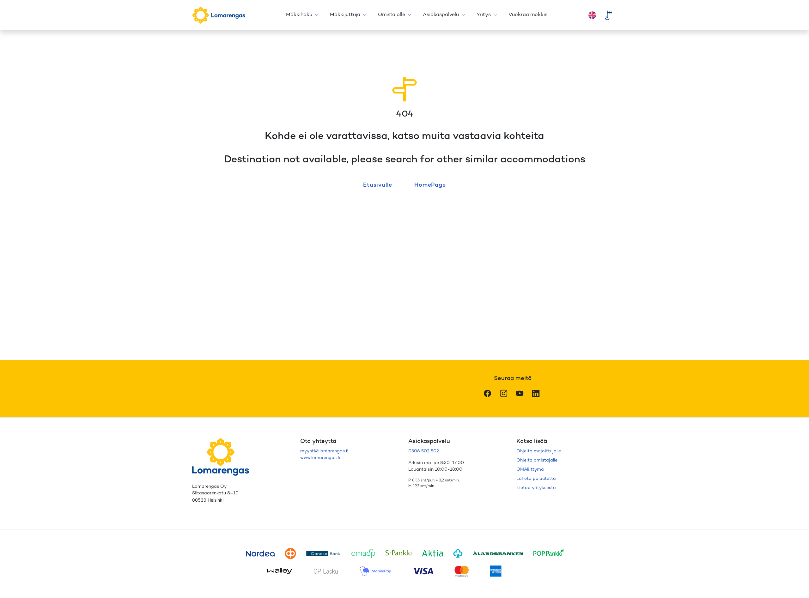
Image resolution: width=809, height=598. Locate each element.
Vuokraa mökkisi (528, 15)
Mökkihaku (299, 15)
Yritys (484, 15)
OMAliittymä (530, 469)
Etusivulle (377, 185)
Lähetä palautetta (536, 478)
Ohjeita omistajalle (536, 460)
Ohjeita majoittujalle (538, 451)
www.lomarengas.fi (320, 458)
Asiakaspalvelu (441, 15)
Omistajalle (391, 15)
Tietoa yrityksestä (536, 488)
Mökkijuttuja (345, 15)
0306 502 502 (423, 451)
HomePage (430, 185)
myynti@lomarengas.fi (324, 451)
